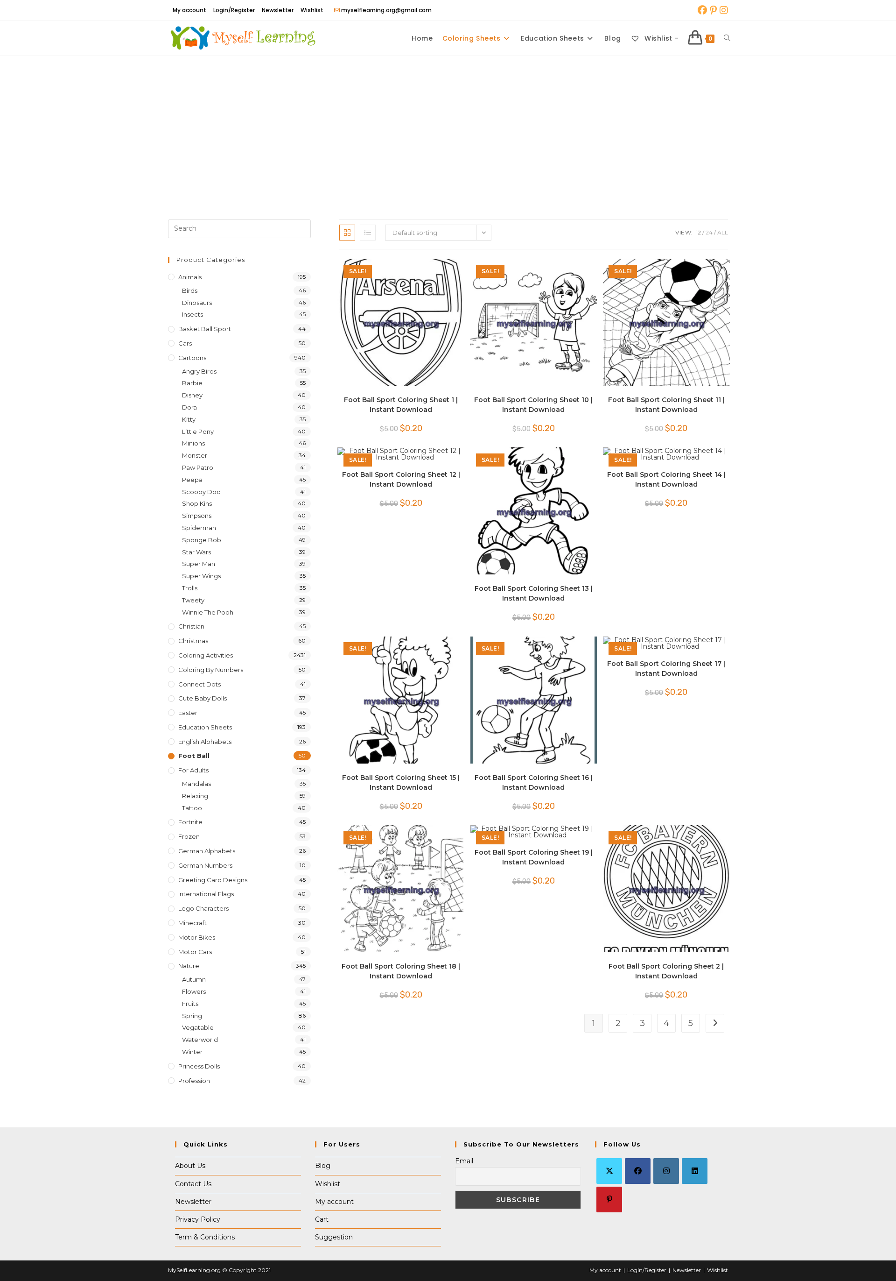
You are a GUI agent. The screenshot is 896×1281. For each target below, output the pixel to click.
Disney (192, 395)
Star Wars (196, 552)
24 (709, 232)
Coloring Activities (205, 655)
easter (187, 712)
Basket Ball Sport (204, 329)
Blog (322, 1165)
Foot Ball (194, 755)
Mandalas (196, 783)
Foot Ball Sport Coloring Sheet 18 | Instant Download (401, 971)
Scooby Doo (201, 491)
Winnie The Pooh (207, 612)
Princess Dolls (199, 1066)
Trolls (189, 588)
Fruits (190, 1003)
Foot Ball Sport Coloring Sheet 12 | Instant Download (401, 479)
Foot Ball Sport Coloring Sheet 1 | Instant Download (401, 405)
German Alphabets (206, 851)
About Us (190, 1165)
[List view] (368, 233)
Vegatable (198, 1027)
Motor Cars (195, 951)
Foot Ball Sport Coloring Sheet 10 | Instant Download (533, 405)
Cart (322, 1219)
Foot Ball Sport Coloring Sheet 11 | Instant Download (666, 405)
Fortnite (190, 822)
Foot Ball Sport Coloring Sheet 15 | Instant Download (401, 782)
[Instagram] (666, 1171)
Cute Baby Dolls (202, 698)
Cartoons (192, 357)
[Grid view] (347, 233)
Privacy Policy (197, 1219)
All (722, 232)
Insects (192, 314)
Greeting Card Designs (212, 880)
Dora (189, 407)
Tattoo (192, 808)
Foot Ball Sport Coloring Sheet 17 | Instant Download (666, 668)
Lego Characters (203, 908)
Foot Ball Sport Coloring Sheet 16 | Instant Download (534, 782)
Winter (192, 1051)
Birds (189, 290)
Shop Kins (197, 503)
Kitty (189, 419)
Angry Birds (199, 371)
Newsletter (278, 10)
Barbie (192, 383)
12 (698, 232)
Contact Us (193, 1184)
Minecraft (192, 923)
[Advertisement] (448, 126)
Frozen (189, 836)
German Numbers (205, 865)
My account (189, 10)
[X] (609, 1171)
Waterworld (200, 1039)
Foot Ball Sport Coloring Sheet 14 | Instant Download (666, 479)
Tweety (193, 600)
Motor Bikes (196, 937)
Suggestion (334, 1237)
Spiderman (199, 527)
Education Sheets (205, 727)
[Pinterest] (609, 1199)
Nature (188, 966)
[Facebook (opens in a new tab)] (702, 10)
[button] (428, 270)
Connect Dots (199, 684)
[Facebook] (638, 1171)
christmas (193, 640)
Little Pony (198, 431)
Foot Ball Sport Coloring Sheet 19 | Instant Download (534, 857)
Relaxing (195, 796)
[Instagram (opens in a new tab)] (723, 10)
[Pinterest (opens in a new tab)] (713, 10)
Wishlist (312, 10)
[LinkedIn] (694, 1171)
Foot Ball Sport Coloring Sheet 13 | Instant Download (534, 593)
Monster (194, 455)
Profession (194, 1080)
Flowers (194, 991)
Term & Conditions (205, 1237)
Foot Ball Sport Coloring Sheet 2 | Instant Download (666, 971)
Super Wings (201, 576)
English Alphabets (204, 741)
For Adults (193, 770)
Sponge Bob (201, 540)
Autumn (194, 979)
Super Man (198, 563)
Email (464, 1161)
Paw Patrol (198, 467)
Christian (191, 626)
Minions (193, 443)
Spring (192, 1015)
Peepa (192, 479)
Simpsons (196, 515)
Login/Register (234, 10)
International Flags (206, 894)
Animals (190, 277)
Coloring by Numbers (210, 669)
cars (185, 343)
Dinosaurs (197, 302)
